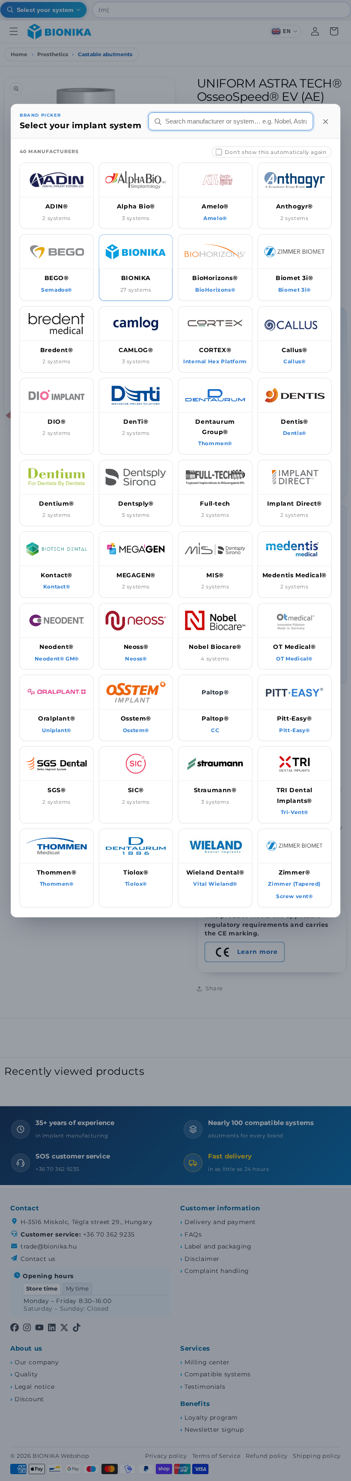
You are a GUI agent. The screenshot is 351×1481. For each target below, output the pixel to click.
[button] (57, 196)
